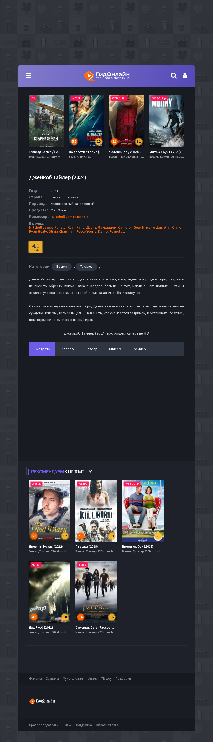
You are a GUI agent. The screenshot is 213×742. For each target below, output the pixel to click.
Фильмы (35, 678)
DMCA (67, 725)
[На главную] (106, 75)
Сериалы (52, 678)
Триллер (86, 266)
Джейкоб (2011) (41, 627)
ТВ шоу (106, 678)
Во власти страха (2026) (48, 151)
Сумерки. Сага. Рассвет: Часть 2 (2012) (105, 627)
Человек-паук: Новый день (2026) (95, 151)
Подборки (123, 678)
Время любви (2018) (138, 546)
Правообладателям (44, 725)
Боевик (61, 266)
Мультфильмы (73, 678)
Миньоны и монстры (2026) (170, 151)
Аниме (92, 678)
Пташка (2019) (86, 546)
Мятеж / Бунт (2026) (124, 151)
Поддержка (83, 725)
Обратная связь (108, 725)
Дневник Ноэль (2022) (46, 546)
